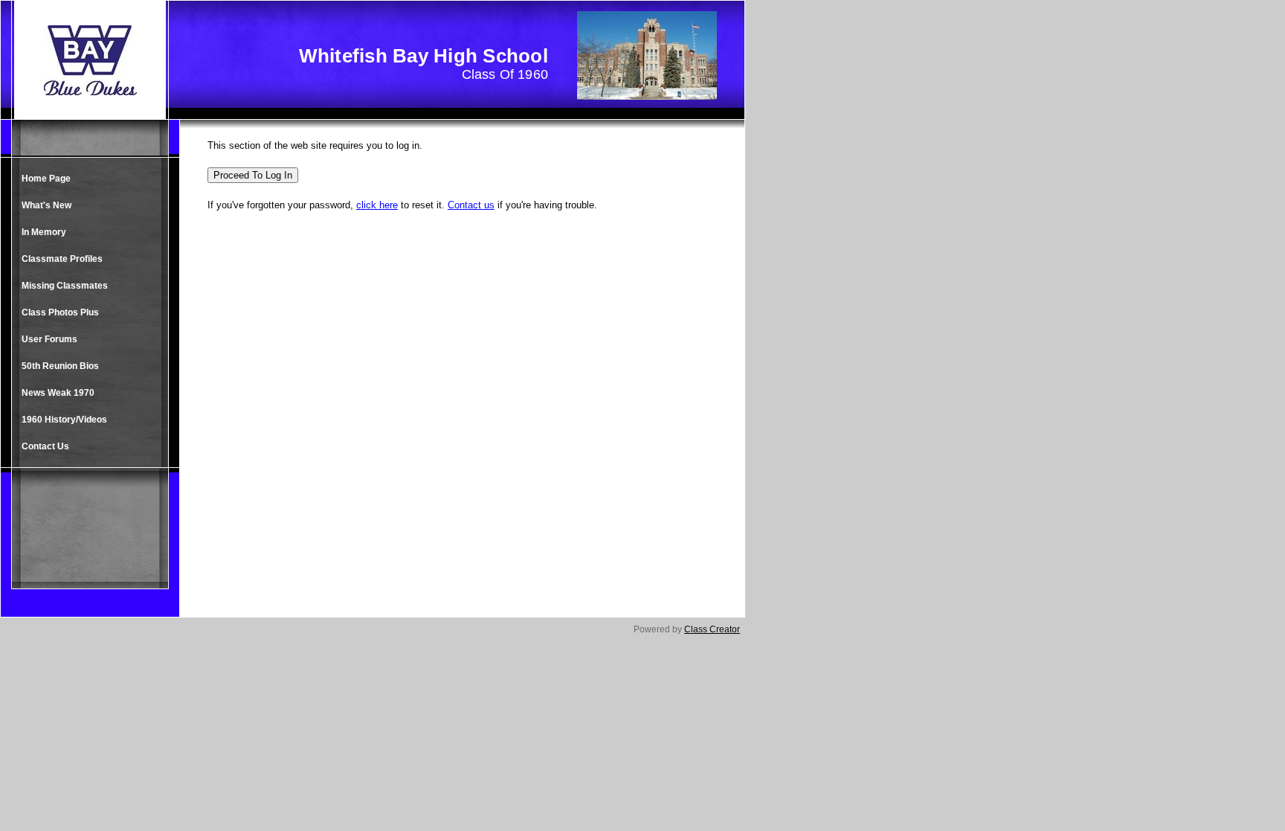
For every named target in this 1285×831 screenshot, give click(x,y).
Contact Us (45, 446)
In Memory (44, 232)
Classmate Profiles (62, 259)
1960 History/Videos (64, 419)
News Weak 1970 (58, 393)
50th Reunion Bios (60, 366)
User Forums (49, 339)
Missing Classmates (65, 285)
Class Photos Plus (60, 312)
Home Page (46, 178)
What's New (46, 205)
